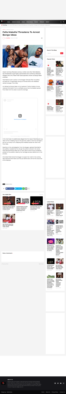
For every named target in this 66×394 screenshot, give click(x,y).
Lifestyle (42, 21)
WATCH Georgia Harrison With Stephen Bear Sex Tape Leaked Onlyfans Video (50, 71)
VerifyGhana (9, 392)
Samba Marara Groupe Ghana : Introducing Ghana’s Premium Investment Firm (22, 208)
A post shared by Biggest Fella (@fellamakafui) (20, 136)
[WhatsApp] (23, 188)
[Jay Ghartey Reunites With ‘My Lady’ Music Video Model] (59, 261)
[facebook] (55, 383)
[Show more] (29, 188)
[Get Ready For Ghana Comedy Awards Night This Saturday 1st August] (51, 241)
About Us (48, 392)
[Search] (64, 22)
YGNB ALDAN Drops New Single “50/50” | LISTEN (50, 212)
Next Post (41, 264)
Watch (47, 21)
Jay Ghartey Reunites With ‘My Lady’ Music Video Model (8, 225)
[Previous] (62, 25)
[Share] (42, 38)
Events (36, 21)
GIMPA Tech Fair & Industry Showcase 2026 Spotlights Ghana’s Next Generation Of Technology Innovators (50, 283)
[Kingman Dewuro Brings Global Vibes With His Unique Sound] (59, 206)
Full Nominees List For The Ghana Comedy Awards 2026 (36, 208)
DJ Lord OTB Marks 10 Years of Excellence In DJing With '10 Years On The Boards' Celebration (59, 71)
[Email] (26, 188)
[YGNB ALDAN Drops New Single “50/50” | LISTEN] (51, 206)
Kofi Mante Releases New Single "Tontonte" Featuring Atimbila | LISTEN (59, 283)
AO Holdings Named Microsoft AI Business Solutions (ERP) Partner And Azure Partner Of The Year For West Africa (59, 91)
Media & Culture (16, 21)
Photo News (30, 21)
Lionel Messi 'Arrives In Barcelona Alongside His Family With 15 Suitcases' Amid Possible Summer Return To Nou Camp (34, 25)
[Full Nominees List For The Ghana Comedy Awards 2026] (51, 261)
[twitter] (58, 383)
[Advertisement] (33, 10)
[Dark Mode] (61, 22)
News (8, 21)
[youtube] (61, 383)
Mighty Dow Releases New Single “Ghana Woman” (50, 88)
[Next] (64, 25)
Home (4, 29)
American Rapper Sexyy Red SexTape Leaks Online (50, 108)
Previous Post (5, 264)
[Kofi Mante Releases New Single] (59, 275)
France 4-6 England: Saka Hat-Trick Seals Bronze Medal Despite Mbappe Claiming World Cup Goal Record (59, 250)
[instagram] (64, 383)
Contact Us (62, 392)
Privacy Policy (55, 392)
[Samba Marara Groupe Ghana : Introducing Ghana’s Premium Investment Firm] (59, 222)
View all (41, 194)
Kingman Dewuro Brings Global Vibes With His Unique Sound (9, 208)
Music (23, 21)
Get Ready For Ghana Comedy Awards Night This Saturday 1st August (50, 248)
